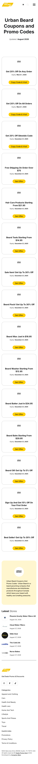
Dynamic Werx (16, 755)
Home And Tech (8, 710)
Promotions (6, 735)
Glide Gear (14, 634)
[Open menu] (34, 4)
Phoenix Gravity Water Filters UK (23, 616)
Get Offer (19, 181)
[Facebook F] (9, 683)
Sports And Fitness (9, 718)
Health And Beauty (9, 702)
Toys (3, 722)
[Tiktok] (15, 683)
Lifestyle (5, 714)
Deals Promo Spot (22, 753)
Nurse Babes (15, 651)
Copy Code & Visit (19, 82)
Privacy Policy (7, 739)
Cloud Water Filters (17, 625)
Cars (3, 698)
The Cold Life (15, 643)
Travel (4, 726)
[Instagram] (4, 683)
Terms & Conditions (9, 743)
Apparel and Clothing (10, 694)
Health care (6, 706)
